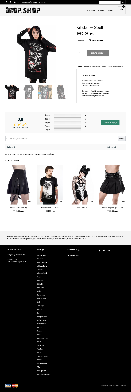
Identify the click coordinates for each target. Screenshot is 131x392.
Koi (38, 313)
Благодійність (42, 262)
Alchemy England (42, 266)
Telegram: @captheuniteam (16, 255)
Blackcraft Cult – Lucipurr (49, 208)
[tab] (79, 66)
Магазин (91, 10)
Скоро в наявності (44, 374)
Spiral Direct (41, 345)
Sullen (39, 342)
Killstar (39, 309)
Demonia (40, 280)
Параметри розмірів (92, 66)
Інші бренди (41, 371)
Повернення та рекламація (112, 66)
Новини (101, 10)
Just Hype (40, 306)
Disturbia (40, 284)
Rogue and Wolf (42, 338)
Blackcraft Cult (42, 273)
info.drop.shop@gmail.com (17, 261)
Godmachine (41, 298)
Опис (80, 66)
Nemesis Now (41, 324)
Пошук (121, 138)
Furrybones (41, 295)
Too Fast (40, 349)
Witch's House (42, 363)
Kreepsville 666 (42, 317)
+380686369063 (12, 259)
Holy (38, 302)
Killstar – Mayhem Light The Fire (112, 208)
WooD (39, 353)
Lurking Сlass (41, 320)
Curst (39, 277)
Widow (39, 360)
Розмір (81, 40)
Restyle (39, 331)
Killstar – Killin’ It (81, 208)
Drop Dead (40, 288)
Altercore (40, 270)
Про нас (111, 10)
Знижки (40, 259)
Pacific (39, 327)
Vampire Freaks (42, 356)
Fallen (39, 291)
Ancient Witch (41, 255)
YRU (38, 367)
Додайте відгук (110, 122)
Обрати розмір (29, 202)
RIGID (39, 335)
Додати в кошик (97, 53)
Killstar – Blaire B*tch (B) (18, 208)
